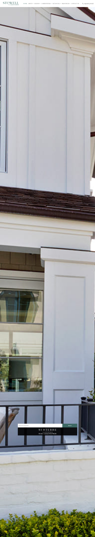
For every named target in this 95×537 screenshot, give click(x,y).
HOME (25, 3)
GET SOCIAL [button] (56, 3)
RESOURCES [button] (65, 3)
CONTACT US (75, 3)
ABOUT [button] (30, 3)
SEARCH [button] (36, 3)
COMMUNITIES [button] (45, 3)
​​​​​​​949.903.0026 (89, 3)
